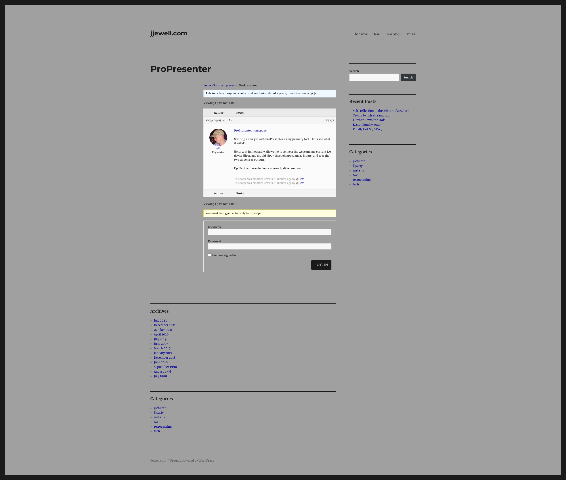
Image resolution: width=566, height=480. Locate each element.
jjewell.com (168, 33)
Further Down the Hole (369, 120)
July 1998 (160, 376)
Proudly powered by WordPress (192, 461)
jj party (159, 413)
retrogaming (163, 427)
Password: (215, 241)
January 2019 (163, 353)
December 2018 (165, 358)
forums (361, 34)
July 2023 (160, 320)
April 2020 (161, 334)
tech (157, 431)
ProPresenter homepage (250, 130)
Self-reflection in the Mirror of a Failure (381, 111)
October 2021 (163, 330)
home (207, 85)
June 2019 (161, 344)
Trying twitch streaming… (371, 115)
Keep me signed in (224, 255)
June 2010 (161, 362)
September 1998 (165, 367)
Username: (215, 227)
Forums (218, 85)
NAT (377, 34)
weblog (393, 34)
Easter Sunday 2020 (367, 125)
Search (354, 71)
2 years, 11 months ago (291, 93)
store (411, 34)
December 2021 (165, 325)
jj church (160, 408)
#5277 (330, 120)
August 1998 (163, 371)
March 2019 (162, 348)
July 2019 (160, 339)
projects (231, 85)
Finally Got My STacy (367, 129)
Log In (321, 265)
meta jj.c (160, 417)
